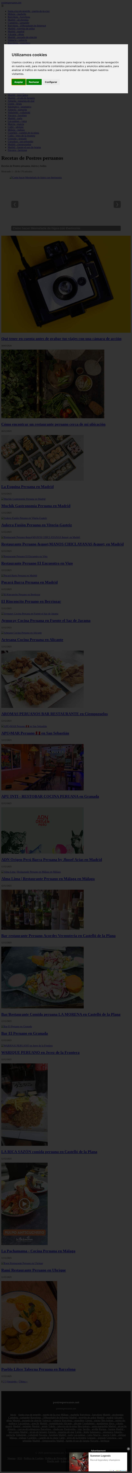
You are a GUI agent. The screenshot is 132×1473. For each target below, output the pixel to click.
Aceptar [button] (18, 82)
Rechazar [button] (34, 82)
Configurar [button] (51, 82)
